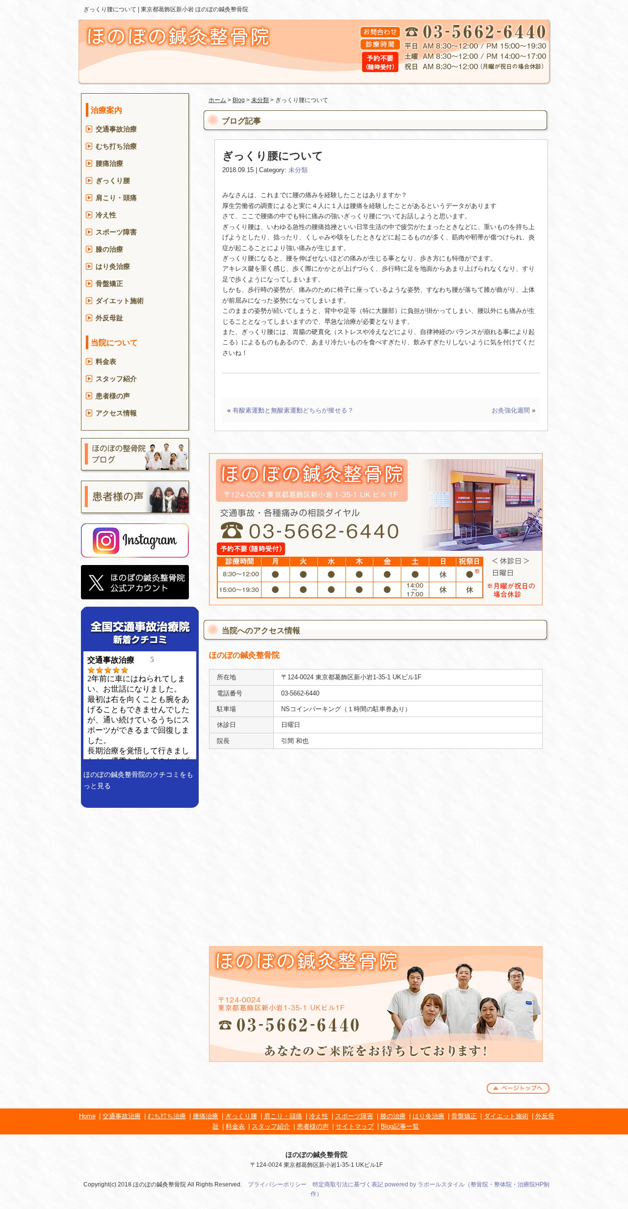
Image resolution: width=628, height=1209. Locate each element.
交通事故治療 (116, 129)
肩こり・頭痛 (116, 198)
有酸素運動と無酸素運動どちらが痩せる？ (293, 410)
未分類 (260, 100)
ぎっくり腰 (113, 180)
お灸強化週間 (511, 410)
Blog (239, 100)
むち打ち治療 (116, 146)
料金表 (106, 361)
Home (87, 1116)
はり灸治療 (113, 266)
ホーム (217, 100)
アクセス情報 (116, 413)
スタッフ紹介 (116, 379)
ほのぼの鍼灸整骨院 (316, 1154)
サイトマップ (355, 1126)
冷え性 (106, 215)
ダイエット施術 (120, 301)
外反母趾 (109, 318)
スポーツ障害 (116, 232)
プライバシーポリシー (277, 1184)
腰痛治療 (109, 163)
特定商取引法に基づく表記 (348, 1184)
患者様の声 (113, 396)
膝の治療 (109, 249)
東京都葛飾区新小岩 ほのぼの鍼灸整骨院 (194, 9)
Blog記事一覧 (400, 1126)
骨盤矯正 (109, 283)
